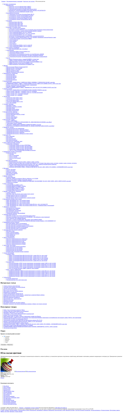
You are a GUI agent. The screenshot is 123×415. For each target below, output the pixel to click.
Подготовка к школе (115, 410)
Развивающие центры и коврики (11, 222)
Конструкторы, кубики (9, 119)
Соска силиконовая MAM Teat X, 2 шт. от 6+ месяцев (22, 33)
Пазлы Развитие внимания (12, 233)
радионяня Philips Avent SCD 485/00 (15, 187)
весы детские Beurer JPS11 (12, 100)
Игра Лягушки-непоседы (12, 211)
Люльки (7, 410)
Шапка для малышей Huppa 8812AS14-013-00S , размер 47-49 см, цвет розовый (28, 259)
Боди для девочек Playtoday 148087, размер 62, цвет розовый (24, 268)
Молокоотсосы (9, 5)
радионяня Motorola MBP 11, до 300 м (15, 188)
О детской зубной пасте (12, 278)
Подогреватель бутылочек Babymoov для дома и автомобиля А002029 (26, 55)
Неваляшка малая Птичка (12, 110)
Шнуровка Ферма (10, 174)
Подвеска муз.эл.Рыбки (12, 182)
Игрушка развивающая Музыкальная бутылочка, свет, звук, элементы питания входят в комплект (33, 164)
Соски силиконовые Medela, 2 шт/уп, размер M (20, 45)
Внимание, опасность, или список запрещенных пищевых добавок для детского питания (25, 303)
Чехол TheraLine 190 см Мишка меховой (16, 218)
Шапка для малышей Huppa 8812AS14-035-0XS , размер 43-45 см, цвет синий (28, 256)
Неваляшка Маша (10, 108)
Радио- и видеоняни (8, 183)
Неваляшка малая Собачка (12, 109)
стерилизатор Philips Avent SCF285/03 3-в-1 (19, 51)
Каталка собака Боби (11, 118)
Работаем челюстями (8, 300)
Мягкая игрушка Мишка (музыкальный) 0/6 (17, 66)
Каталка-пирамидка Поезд (12, 113)
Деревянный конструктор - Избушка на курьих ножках (19, 133)
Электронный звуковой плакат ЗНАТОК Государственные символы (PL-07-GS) (22, 320)
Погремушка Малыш (11, 77)
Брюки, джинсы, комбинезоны (13, 269)
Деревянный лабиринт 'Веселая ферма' (15, 213)
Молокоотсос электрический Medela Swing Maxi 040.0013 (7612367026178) (27, 10)
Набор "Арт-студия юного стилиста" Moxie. (14, 310)
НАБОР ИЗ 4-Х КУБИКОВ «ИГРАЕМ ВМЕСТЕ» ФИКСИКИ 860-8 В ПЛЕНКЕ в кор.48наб (29, 122)
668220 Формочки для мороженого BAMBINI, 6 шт (21, 64)
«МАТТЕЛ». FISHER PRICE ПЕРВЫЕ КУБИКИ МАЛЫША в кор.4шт (23, 124)
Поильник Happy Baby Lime (16, 23)
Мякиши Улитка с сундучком (13, 69)
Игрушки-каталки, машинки (10, 111)
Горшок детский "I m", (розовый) (14, 95)
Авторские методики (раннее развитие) (13, 229)
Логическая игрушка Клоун (10, 327)
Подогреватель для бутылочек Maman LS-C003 (20, 18)
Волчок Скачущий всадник (10, 404)
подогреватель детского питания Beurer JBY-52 (20, 19)
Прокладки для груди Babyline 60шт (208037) (20, 6)
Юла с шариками (10, 136)
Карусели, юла (7, 134)
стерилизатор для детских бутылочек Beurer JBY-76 (21, 14)
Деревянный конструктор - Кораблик (15, 132)
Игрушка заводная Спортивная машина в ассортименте (19, 226)
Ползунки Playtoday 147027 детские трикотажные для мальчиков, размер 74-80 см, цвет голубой (32, 263)
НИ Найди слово (10, 231)
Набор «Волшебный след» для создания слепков (18, 200)
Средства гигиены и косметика (82, 410)
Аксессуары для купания (9, 245)
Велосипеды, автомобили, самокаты (39, 410)
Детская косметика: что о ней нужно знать (16, 279)
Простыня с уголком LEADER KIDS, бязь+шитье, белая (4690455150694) (24, 219)
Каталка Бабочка (7, 392)
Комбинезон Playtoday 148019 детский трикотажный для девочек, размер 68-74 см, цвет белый (32, 270)
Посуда (8, 58)
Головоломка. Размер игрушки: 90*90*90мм (20, 145)
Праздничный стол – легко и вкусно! (12, 298)
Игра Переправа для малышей (13, 210)
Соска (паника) (13, 41)
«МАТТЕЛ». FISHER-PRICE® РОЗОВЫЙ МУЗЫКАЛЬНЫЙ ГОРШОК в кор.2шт (26, 90)
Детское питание (105, 410)
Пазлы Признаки (10, 236)
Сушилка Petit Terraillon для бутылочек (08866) (20, 38)
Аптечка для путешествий (9, 288)
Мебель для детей (5, 411)
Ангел (10, 159)
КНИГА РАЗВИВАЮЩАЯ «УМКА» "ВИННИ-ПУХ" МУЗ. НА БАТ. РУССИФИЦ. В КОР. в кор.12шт (31, 87)
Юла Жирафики (7, 398)
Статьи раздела (7, 277)
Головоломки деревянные (12, 143)
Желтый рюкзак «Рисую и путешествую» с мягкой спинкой (20, 197)
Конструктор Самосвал (12, 173)
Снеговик (11, 154)
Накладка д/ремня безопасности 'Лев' (15, 241)
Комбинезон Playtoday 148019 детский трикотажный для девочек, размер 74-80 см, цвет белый (32, 273)
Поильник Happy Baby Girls (16, 24)
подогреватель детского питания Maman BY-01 (20, 16)
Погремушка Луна (10, 78)
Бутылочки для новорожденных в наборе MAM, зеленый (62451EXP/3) (26, 36)
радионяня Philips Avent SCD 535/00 (15, 190)
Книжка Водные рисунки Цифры (14, 247)
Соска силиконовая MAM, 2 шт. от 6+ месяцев (20, 32)
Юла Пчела (6, 386)
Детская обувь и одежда (24, 410)
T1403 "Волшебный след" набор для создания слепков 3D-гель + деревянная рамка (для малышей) (30, 205)
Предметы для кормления (9, 4)
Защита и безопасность (9, 237)
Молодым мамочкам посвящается (11, 297)
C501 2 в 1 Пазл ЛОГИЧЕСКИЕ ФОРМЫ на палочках (22, 150)
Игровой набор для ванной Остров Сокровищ (17, 251)
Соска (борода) (12, 43)
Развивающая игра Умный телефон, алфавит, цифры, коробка (24, 161)
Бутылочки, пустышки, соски (13, 27)
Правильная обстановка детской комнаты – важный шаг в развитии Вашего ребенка (23, 294)
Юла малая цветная (11, 138)
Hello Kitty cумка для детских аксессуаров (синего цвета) (20, 193)
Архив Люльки (18, 411)
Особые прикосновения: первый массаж (13, 293)
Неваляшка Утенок (11, 105)
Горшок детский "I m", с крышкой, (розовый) (17, 93)
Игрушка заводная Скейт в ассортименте (16, 228)
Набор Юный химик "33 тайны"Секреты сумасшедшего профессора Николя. (22, 316)
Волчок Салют (7, 388)
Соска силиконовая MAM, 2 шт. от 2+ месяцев (20, 34)
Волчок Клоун (6, 389)
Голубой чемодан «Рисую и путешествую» (16, 196)
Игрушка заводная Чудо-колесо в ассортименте (17, 224)
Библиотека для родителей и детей (56, 410)
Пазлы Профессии (10, 235)
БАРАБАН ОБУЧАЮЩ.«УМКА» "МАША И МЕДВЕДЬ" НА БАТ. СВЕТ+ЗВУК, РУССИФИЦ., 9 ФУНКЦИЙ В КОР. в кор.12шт (41, 167)
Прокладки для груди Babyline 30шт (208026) (20, 7)
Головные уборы (10, 254)
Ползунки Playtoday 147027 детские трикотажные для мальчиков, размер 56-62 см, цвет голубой (32, 265)
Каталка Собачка (10, 115)
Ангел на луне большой (15, 158)
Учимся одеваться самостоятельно (11, 286)
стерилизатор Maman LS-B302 (16, 52)
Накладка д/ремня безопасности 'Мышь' (16, 242)
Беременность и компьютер (10, 292)
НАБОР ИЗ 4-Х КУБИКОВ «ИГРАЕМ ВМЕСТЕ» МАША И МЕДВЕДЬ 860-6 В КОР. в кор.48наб (30, 126)
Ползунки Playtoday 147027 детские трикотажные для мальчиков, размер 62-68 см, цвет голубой (32, 267)
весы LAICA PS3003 (11, 102)
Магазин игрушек (70, 410)
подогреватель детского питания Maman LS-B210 (21, 15)
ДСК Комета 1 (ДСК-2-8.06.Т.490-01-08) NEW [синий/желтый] (18, 313)
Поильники (9, 20)
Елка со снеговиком (14, 155)
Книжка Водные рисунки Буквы (14, 250)
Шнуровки (6, 168)
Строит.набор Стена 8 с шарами (14, 123)
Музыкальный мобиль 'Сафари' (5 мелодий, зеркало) (19, 179)
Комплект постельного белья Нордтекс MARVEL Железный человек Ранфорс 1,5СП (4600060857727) (31, 220)
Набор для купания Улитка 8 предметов (16, 246)
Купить (2, 377)
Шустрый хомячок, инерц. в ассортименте (16, 223)
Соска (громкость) (13, 40)
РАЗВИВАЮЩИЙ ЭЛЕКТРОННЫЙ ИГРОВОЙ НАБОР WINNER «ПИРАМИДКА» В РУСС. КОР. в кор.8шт (30, 326)
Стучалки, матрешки (8, 104)
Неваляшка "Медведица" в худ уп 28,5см (13, 312)
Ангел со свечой (13, 156)
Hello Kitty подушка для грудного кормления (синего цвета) (20, 215)
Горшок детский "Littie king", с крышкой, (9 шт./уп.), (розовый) (21, 91)
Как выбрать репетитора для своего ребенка (14, 302)
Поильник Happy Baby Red (15, 22)
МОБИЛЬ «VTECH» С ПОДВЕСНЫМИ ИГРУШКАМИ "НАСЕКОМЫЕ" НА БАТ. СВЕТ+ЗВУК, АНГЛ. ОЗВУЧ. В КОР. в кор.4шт (38, 181)
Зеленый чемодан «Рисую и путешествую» (16, 195)
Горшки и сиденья (7, 88)
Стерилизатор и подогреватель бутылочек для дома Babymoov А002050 (26, 54)
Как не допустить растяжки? (10, 289)
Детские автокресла (95, 410)
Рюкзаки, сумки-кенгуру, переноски (12, 191)
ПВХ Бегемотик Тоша (8, 391)
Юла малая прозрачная (11, 140)
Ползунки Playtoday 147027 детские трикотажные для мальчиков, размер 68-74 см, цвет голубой (32, 264)
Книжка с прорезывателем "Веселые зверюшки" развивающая (21, 84)
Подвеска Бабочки (10, 177)
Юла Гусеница (6, 387)
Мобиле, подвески (7, 176)
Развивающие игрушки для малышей (12, 151)
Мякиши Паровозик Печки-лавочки (15, 72)
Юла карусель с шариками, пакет (14, 141)
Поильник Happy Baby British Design (18, 25)
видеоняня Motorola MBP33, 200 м (14, 185)
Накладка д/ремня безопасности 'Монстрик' (16, 238)
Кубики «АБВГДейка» (11, 120)
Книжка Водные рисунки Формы (14, 249)
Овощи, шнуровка (10, 170)
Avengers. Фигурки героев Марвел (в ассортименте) (16, 311)
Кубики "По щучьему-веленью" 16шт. (12, 315)
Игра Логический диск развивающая (15, 128)
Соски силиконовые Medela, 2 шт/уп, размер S (20, 46)
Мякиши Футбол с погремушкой (14, 68)
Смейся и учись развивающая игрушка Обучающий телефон (24, 165)
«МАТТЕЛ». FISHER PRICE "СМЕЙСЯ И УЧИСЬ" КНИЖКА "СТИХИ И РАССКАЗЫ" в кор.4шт (30, 82)
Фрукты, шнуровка (11, 169)
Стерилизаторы (10, 50)
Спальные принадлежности (10, 214)
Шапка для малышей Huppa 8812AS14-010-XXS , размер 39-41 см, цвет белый (28, 260)
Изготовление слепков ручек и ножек (12, 199)
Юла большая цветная (8, 400)
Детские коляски (13, 410)
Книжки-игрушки (7, 81)
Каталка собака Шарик (11, 117)
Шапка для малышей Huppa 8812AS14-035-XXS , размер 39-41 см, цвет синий (28, 255)
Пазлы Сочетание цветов (12, 232)
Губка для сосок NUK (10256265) (17, 28)
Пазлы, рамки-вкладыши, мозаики (11, 142)
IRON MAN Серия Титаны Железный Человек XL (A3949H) (18, 325)
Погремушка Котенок (11, 79)
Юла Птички (9, 137)
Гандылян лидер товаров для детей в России (14, 287)
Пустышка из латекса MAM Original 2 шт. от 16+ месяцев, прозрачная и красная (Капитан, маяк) (32, 37)
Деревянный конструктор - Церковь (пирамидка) (18, 131)
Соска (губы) (12, 42)
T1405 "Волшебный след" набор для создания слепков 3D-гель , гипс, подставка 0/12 (27, 204)
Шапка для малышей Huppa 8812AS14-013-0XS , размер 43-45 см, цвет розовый (28, 258)
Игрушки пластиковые (11, 160)
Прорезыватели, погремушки (10, 73)
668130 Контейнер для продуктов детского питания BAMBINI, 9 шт (25, 61)
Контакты (12, 411)
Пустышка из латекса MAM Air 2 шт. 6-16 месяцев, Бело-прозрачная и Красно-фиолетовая (31, 29)
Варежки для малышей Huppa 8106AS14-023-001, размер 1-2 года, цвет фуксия (22, 321)
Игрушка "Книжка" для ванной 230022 (15, 86)
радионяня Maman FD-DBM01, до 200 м (16, 186)
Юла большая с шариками (9, 401)
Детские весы (6, 96)
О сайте (2, 410)
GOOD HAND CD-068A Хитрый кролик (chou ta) (15, 318)
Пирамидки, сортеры (8, 127)
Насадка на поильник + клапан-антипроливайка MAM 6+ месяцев (25, 31)
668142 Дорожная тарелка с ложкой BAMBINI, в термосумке (24, 59)
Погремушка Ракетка (11, 75)
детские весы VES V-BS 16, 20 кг (14, 97)
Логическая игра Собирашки (13, 208)
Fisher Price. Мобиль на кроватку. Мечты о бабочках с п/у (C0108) (22, 178)
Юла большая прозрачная (9, 402)
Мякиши (5, 65)
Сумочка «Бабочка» (11, 192)
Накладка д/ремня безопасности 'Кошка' (16, 244)
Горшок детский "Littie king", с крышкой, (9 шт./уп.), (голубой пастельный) (24, 92)
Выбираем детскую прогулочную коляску (13, 296)
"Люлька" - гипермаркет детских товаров (29, 407)
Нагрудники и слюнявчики (12, 47)
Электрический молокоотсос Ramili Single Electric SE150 (23, 9)
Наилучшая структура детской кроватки (13, 291)
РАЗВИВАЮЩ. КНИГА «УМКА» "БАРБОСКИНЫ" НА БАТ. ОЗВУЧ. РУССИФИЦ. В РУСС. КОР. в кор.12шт (33, 83)
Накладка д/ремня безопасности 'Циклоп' (16, 240)
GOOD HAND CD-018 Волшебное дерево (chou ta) (15, 322)
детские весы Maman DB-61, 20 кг (14, 101)
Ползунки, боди (10, 261)
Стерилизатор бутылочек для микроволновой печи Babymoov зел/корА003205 (28, 56)
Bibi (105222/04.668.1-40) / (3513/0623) (18, 49)
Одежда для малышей (8, 253)
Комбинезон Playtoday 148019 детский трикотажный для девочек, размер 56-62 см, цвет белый (32, 274)
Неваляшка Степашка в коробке (14, 106)
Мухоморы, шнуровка (11, 172)
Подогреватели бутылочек (12, 13)
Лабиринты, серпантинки (9, 206)
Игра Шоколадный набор (12, 209)
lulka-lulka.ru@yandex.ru (61, 407)
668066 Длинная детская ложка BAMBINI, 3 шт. (21, 63)
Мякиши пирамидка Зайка (12, 70)
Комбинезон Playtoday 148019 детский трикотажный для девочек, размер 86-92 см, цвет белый (32, 276)
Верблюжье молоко (8, 301)
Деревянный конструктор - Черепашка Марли (17, 129)
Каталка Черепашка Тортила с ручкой (15, 114)
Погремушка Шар (10, 74)
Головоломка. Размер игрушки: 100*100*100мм (20, 146)
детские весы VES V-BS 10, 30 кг (14, 99)
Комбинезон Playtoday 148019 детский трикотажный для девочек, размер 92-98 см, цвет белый (32, 272)
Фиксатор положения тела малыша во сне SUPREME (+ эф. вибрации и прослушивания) (28, 217)
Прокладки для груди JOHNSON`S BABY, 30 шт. (21, 11)
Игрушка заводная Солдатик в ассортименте (17, 227)
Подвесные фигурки (11, 152)
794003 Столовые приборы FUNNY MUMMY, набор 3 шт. (23, 60)
